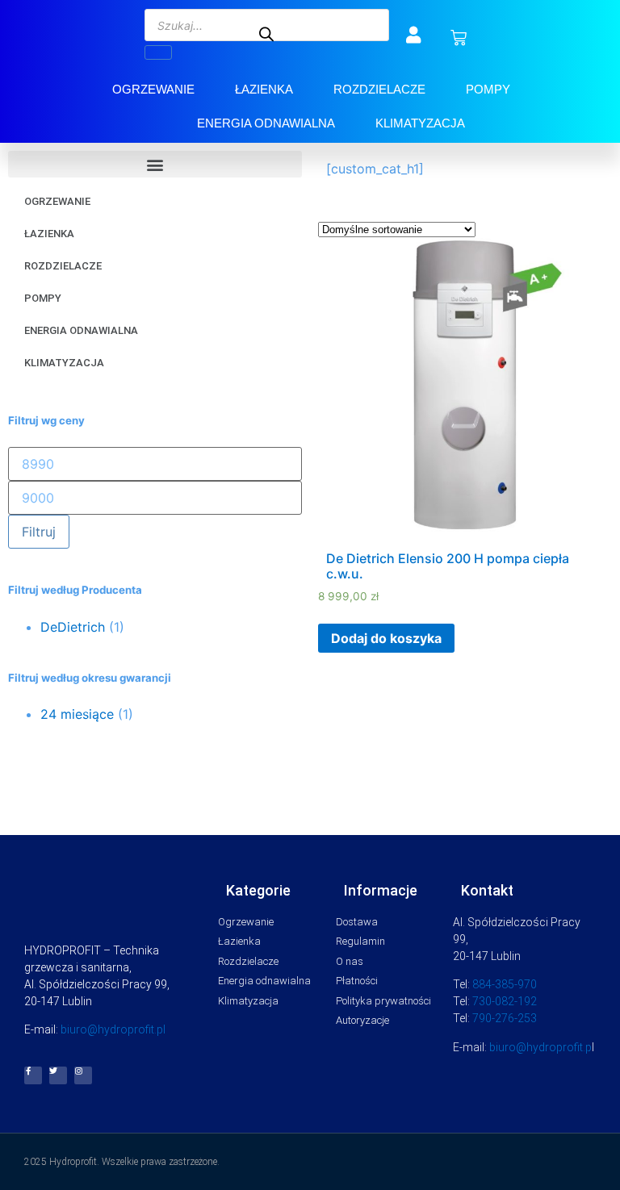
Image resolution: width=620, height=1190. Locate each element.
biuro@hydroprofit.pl (113, 1029)
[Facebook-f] (33, 1075)
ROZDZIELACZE (379, 89)
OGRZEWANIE (153, 89)
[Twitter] (58, 1075)
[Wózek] (458, 38)
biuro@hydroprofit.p (540, 1047)
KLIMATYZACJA (420, 123)
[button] (155, 164)
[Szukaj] (158, 52)
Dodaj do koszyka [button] (386, 638)
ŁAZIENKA (264, 89)
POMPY (488, 89)
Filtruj (39, 532)
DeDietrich (72, 627)
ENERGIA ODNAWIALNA (266, 123)
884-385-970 (504, 984)
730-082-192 (504, 1001)
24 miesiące (77, 714)
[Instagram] (83, 1075)
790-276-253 (504, 1018)
